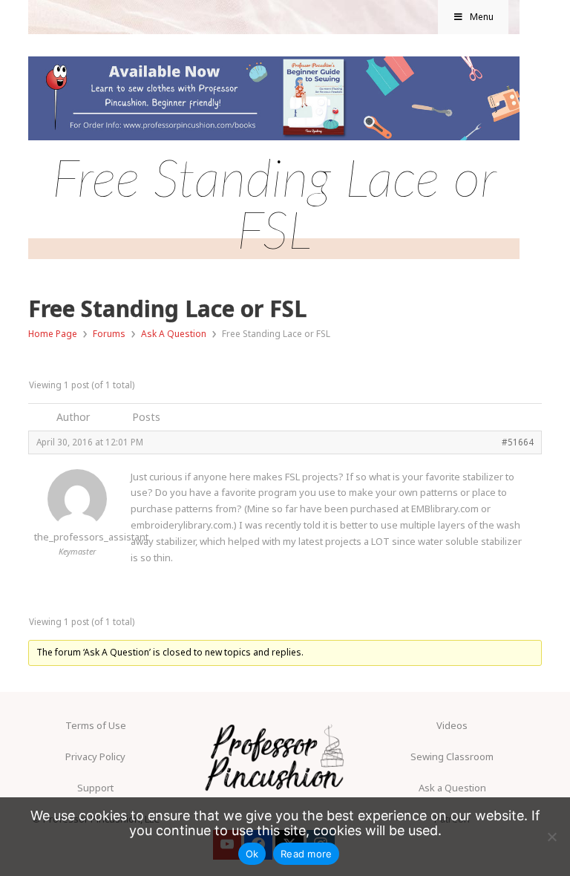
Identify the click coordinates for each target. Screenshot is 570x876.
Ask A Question (173, 333)
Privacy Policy (95, 756)
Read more (306, 854)
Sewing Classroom (452, 756)
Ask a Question (452, 787)
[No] (551, 836)
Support (95, 787)
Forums (109, 333)
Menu (482, 16)
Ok (252, 854)
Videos (452, 725)
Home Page (52, 333)
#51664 (518, 442)
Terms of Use (95, 725)
